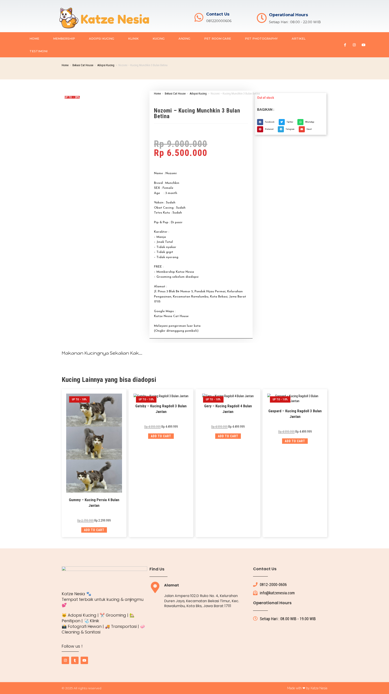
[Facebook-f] (345, 44)
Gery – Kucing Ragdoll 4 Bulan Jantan (228, 409)
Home (34, 38)
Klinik (133, 38)
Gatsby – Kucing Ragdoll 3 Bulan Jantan (161, 409)
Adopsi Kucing (101, 38)
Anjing (184, 38)
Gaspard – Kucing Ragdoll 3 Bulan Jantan (295, 414)
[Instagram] (354, 44)
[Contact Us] (199, 17)
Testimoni (38, 51)
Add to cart (94, 530)
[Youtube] (363, 44)
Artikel (298, 38)
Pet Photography (261, 38)
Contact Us (217, 14)
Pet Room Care (217, 38)
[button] (266, 122)
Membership (64, 38)
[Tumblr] (75, 660)
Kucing (159, 38)
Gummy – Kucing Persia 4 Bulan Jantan (94, 503)
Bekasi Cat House (82, 65)
